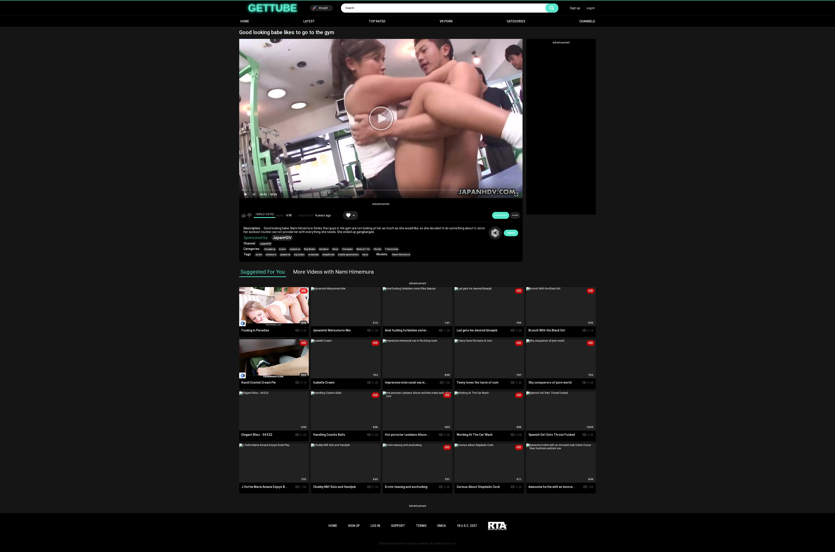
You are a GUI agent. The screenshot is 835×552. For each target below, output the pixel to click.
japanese (285, 254)
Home (244, 21)
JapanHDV (282, 237)
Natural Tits (363, 249)
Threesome (391, 249)
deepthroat (328, 254)
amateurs (271, 254)
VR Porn (446, 21)
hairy (365, 254)
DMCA (441, 525)
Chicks (377, 249)
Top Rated (377, 21)
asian (259, 254)
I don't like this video (249, 215)
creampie (313, 254)
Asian (282, 249)
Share (515, 215)
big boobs (299, 254)
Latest (309, 21)
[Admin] (495, 232)
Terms (421, 525)
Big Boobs (309, 249)
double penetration (348, 254)
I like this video (243, 215)
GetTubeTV (399, 543)
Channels (587, 21)
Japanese (295, 249)
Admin (511, 232)
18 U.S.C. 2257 (467, 525)
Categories (516, 21)
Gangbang (269, 249)
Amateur (324, 249)
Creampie (347, 249)
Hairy (335, 249)
